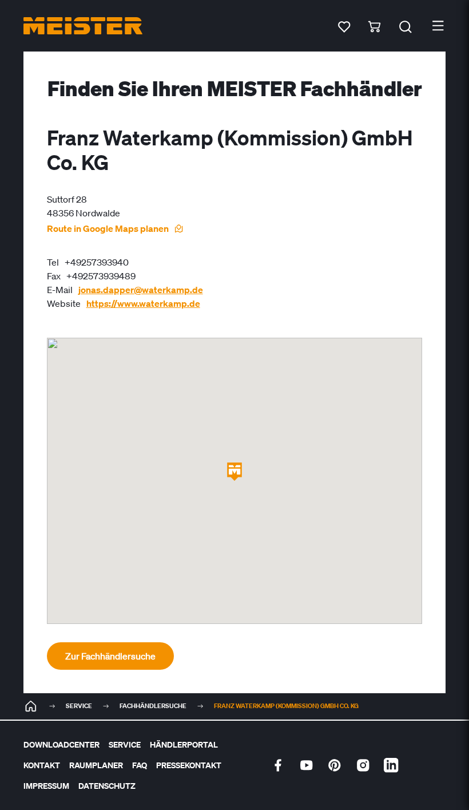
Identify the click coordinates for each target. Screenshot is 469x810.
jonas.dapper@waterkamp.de (140, 289)
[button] (234, 471)
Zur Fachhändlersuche (110, 656)
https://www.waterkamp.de (143, 303)
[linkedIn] (391, 765)
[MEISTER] (30, 706)
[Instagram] (363, 765)
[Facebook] (278, 765)
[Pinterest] (334, 765)
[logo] (82, 25)
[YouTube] (306, 765)
